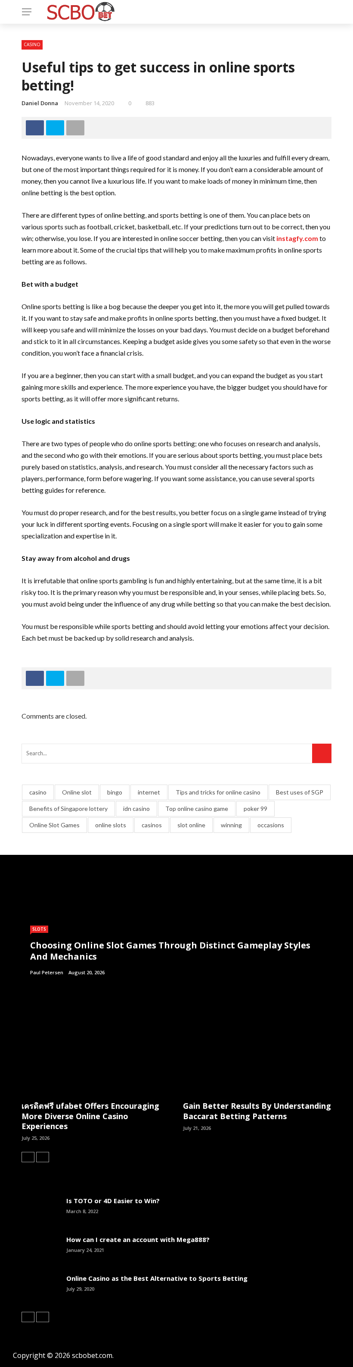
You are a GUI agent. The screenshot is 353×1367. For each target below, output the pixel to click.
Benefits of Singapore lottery (68, 808)
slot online (191, 825)
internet (149, 792)
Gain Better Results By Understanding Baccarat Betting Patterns (257, 1111)
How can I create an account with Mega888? (138, 1239)
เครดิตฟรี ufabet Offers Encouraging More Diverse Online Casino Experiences (90, 1116)
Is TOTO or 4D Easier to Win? (113, 1200)
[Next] (42, 1157)
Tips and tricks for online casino (218, 792)
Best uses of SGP (299, 792)
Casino (32, 44)
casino (37, 792)
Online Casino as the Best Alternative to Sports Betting (157, 1278)
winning (231, 825)
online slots (110, 825)
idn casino (136, 808)
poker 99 (255, 808)
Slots (39, 929)
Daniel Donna (40, 103)
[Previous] (28, 1157)
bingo (114, 792)
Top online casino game (196, 808)
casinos (152, 825)
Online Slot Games (54, 825)
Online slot (77, 792)
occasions (270, 825)
